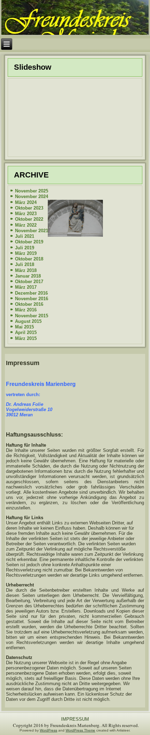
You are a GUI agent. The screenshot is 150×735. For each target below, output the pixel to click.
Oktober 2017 (29, 281)
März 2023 (26, 213)
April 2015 (26, 332)
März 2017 (26, 287)
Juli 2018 (24, 264)
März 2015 (26, 338)
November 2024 (31, 196)
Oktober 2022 (29, 219)
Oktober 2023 (29, 208)
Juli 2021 (24, 236)
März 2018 (26, 270)
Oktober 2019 (29, 241)
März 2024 (26, 202)
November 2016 (31, 298)
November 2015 (31, 315)
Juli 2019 (24, 247)
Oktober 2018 (29, 259)
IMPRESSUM (75, 719)
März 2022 (26, 225)
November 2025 (31, 191)
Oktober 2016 (29, 304)
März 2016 (26, 309)
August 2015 (28, 321)
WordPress (48, 730)
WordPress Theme (80, 730)
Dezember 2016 (31, 293)
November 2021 (31, 230)
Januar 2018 (28, 276)
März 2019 (26, 253)
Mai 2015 (24, 326)
